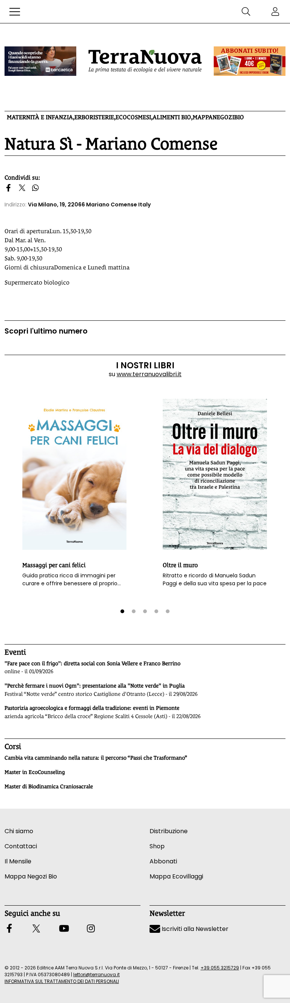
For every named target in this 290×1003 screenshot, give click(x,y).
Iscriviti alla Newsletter (194, 929)
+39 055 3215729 (220, 968)
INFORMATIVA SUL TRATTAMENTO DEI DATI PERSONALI (62, 981)
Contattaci (21, 846)
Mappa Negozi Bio (31, 876)
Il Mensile (18, 861)
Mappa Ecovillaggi (176, 876)
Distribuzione (169, 831)
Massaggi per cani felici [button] (54, 565)
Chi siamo (19, 831)
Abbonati (163, 861)
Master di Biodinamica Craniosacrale (49, 786)
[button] (14, 11)
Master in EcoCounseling (35, 772)
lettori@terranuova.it (96, 974)
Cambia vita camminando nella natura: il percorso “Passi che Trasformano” (96, 758)
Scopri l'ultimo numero (46, 331)
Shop (157, 846)
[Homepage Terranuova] (145, 61)
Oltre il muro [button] (180, 565)
